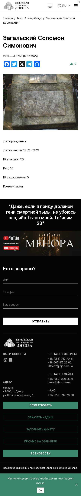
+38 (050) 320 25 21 (60, 378)
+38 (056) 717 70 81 (60, 358)
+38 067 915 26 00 (60, 362)
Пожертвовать (41, 405)
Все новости (40, 453)
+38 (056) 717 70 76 (61, 395)
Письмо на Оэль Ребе (40, 441)
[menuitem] (64, 5)
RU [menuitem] (64, 6)
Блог (20, 18)
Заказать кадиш (40, 417)
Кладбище (34, 18)
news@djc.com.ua (59, 382)
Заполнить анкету (40, 429)
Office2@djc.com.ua (60, 366)
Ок (40, 490)
